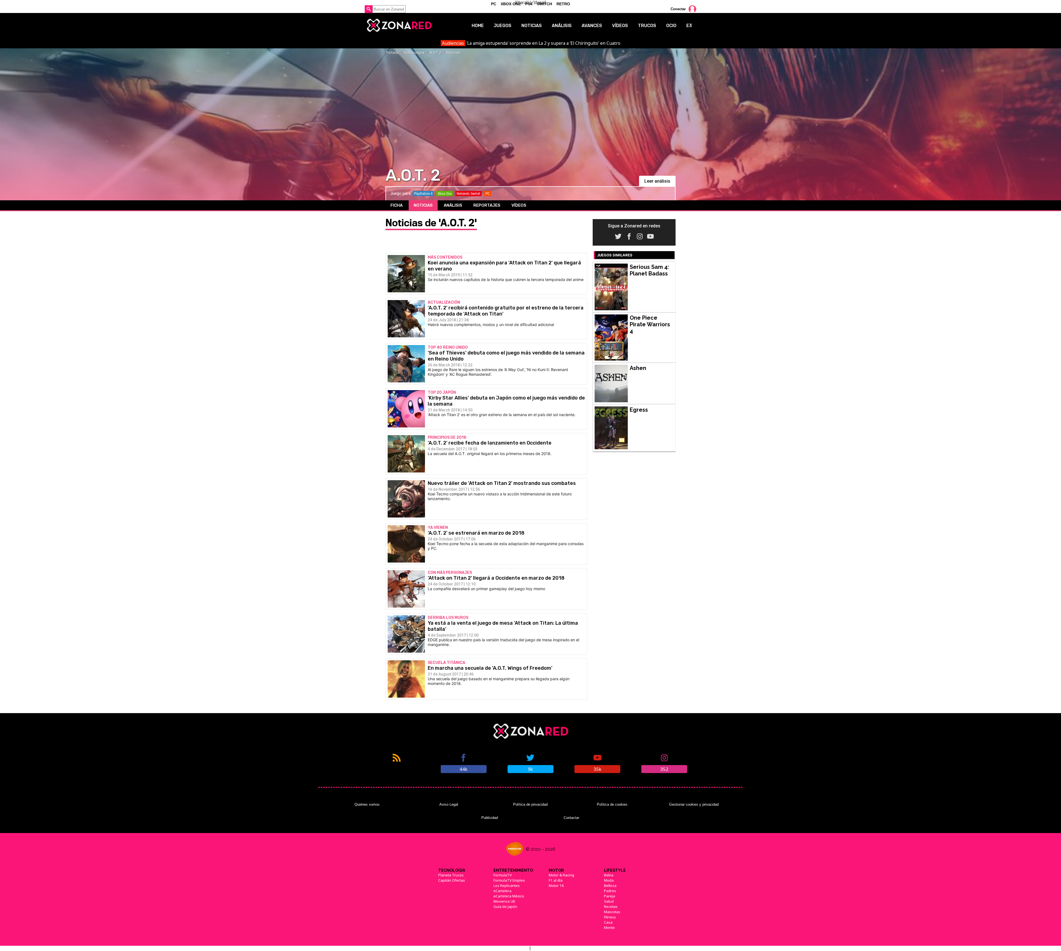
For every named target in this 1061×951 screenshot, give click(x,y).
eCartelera (502, 890)
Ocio (671, 25)
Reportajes (486, 205)
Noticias (531, 25)
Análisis (562, 25)
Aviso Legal (448, 804)
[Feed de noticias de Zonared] (397, 763)
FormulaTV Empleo (509, 880)
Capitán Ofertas (451, 880)
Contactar (571, 818)
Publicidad (489, 818)
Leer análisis (657, 181)
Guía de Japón (505, 906)
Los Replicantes (506, 885)
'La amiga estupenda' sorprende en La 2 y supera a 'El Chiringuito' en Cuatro (531, 43)
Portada (392, 53)
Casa (608, 922)
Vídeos (620, 25)
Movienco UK (504, 901)
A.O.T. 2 (435, 53)
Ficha (396, 205)
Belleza (610, 885)
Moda (609, 880)
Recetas (611, 906)
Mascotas (612, 911)
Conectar (678, 9)
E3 (689, 25)
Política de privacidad (530, 804)
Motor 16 (556, 885)
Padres (610, 890)
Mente (609, 927)
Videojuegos (414, 53)
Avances (592, 25)
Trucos (647, 25)
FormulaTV (502, 875)
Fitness (610, 917)
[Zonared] (399, 25)
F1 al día (556, 880)
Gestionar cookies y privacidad (694, 804)
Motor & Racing (561, 875)
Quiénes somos (367, 804)
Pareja (609, 896)
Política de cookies (612, 804)
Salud (609, 901)
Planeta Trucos (451, 875)
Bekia (608, 875)
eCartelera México (508, 896)
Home (478, 25)
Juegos (502, 25)
